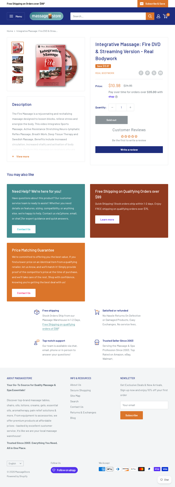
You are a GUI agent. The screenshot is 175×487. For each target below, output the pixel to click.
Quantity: (100, 107)
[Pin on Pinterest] (147, 72)
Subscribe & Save (155, 3)
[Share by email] (160, 72)
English (12, 463)
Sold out (111, 119)
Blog (73, 417)
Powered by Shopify (17, 476)
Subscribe (131, 415)
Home (10, 30)
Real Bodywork (104, 73)
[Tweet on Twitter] (154, 72)
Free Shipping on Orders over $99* (26, 3)
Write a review (129, 149)
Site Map (75, 395)
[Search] (150, 16)
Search (74, 401)
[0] (165, 16)
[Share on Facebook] (141, 72)
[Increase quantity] (130, 107)
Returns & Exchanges (83, 412)
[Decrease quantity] (112, 107)
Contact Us (76, 406)
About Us (75, 384)
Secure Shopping (80, 390)
